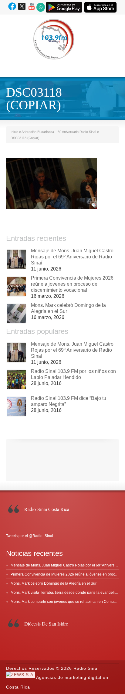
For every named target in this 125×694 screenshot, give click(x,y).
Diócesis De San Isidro (46, 623)
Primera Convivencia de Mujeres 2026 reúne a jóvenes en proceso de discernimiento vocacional (72, 284)
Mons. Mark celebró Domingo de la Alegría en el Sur (53, 583)
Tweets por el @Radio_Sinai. (30, 536)
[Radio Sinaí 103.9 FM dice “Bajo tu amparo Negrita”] (16, 407)
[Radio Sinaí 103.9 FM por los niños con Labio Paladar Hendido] (16, 380)
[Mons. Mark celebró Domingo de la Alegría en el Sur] (16, 314)
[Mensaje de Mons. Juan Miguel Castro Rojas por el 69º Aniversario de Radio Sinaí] (16, 259)
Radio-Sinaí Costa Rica (46, 509)
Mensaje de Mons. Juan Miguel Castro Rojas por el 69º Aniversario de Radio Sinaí (72, 256)
